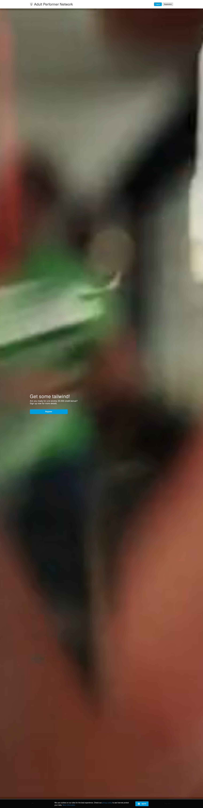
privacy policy (107, 802)
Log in (158, 4)
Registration (168, 4)
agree (143, 804)
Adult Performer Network (53, 4)
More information (68, 805)
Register (48, 411)
